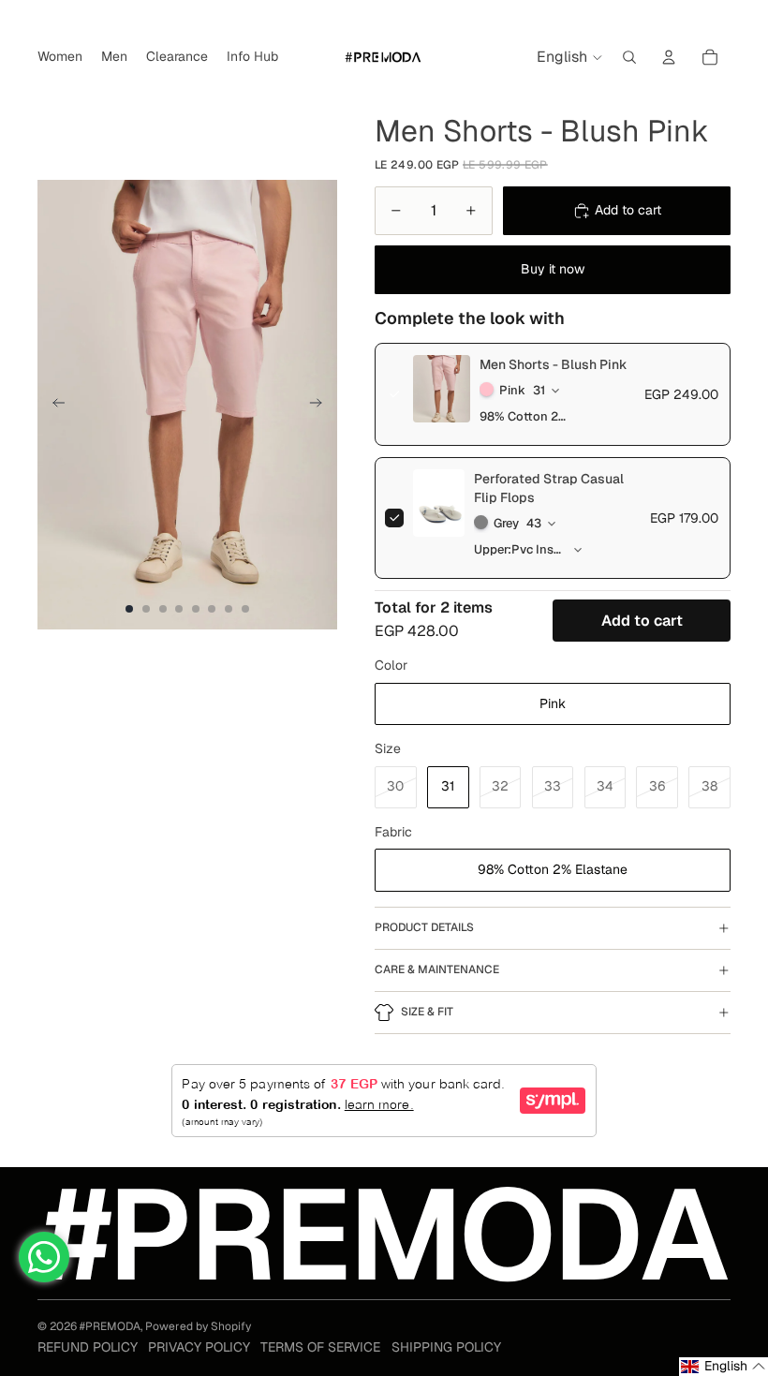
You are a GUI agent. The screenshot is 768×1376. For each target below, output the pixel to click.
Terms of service (320, 1347)
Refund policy (87, 1347)
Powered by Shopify (198, 1326)
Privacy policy (199, 1347)
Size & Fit (427, 1011)
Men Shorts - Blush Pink (554, 364)
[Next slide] (321, 404)
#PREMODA (110, 1326)
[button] (723, 1366)
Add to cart (642, 620)
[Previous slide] (52, 404)
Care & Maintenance (437, 969)
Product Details (424, 927)
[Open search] (629, 57)
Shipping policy (446, 1347)
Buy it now (552, 268)
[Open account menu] (668, 57)
